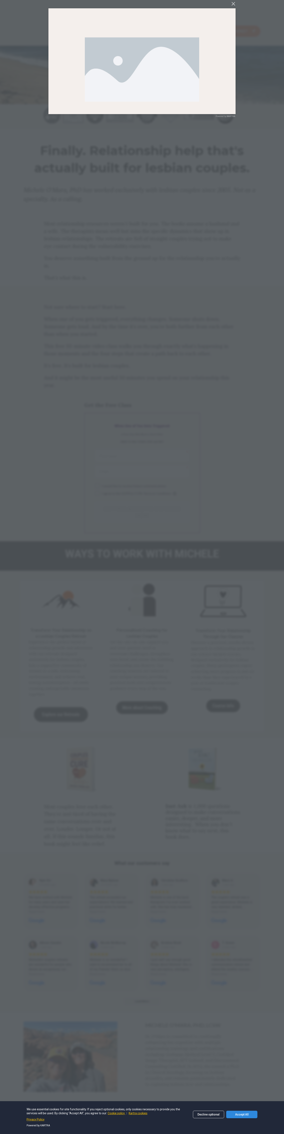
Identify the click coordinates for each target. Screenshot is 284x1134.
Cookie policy (116, 1113)
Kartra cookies (138, 1113)
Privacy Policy (35, 1119)
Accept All (242, 1114)
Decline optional (209, 1114)
